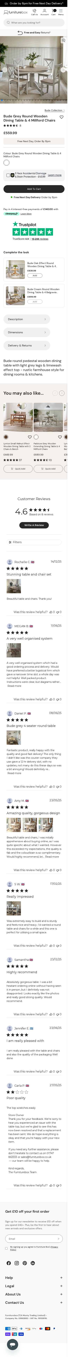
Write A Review (34, 525)
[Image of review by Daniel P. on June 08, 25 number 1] (14, 738)
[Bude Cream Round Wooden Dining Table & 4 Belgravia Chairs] (15, 295)
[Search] (8, 22)
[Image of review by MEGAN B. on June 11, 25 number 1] (14, 650)
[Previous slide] (4, 70)
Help (32, 1290)
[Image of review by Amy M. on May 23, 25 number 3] (46, 825)
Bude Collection (53, 110)
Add (37, 276)
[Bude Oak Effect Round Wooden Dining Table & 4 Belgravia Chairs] (15, 269)
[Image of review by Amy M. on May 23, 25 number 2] (30, 825)
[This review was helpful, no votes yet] (51, 612)
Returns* (37, 32)
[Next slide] (63, 70)
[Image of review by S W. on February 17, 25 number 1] (14, 908)
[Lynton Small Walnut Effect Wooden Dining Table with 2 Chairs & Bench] (18, 417)
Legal (32, 1298)
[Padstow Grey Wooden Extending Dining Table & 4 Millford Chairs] (48, 417)
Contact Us (32, 1315)
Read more (14, 685)
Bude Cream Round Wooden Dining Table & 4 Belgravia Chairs (43, 291)
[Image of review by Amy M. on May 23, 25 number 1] (14, 825)
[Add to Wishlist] (62, 117)
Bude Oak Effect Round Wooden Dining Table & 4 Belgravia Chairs (41, 265)
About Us (32, 1307)
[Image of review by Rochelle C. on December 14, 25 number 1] (14, 586)
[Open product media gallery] (64, 40)
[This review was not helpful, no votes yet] (57, 612)
